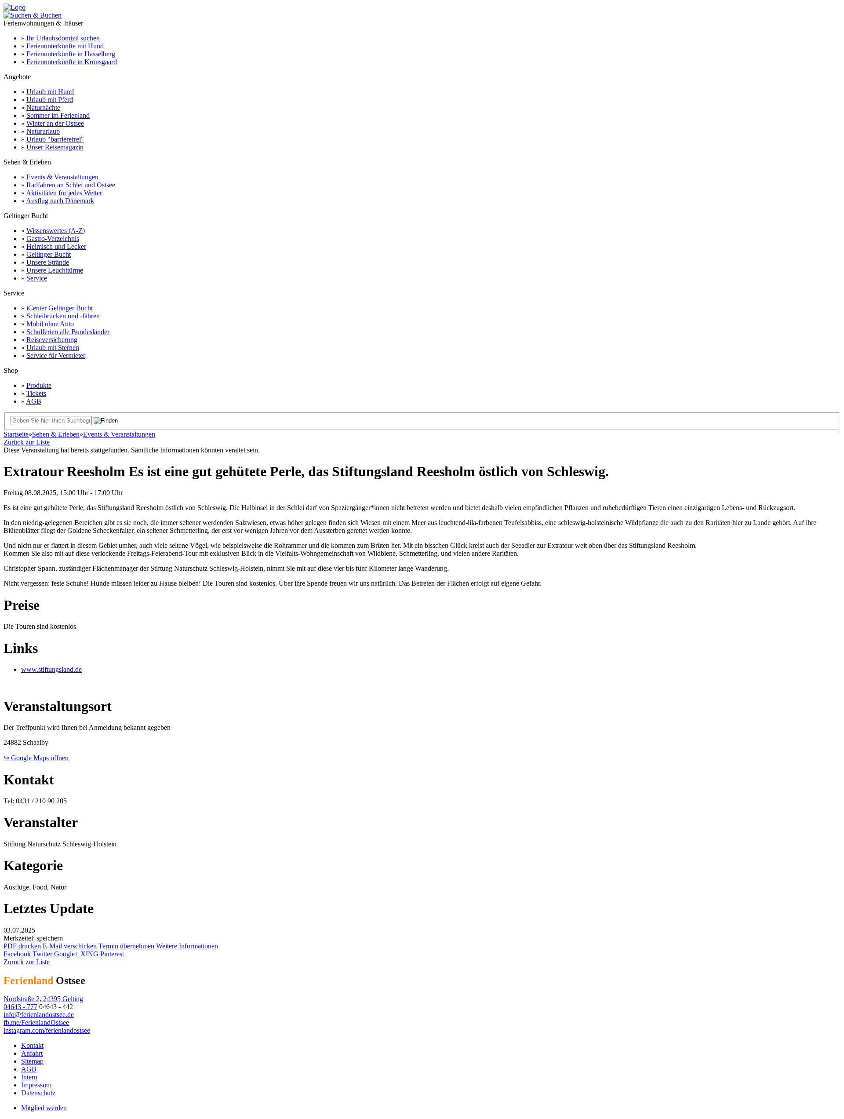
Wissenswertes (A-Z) (55, 230)
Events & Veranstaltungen (62, 177)
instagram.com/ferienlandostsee (47, 1030)
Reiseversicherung (51, 339)
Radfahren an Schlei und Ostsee (70, 185)
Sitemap (32, 1061)
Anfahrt (32, 1053)
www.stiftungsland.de (51, 669)
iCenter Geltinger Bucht (59, 308)
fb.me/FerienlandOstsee (36, 1022)
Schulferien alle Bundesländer (67, 331)
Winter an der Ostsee (55, 123)
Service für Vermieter (55, 355)
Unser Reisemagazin (55, 147)
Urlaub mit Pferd (49, 99)
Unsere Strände (47, 262)
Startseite (16, 434)
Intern (29, 1077)
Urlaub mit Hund (50, 91)
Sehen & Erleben (56, 434)
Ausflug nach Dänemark (60, 200)
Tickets (36, 393)
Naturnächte (43, 107)
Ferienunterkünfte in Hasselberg (70, 54)
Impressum (36, 1085)
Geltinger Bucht (48, 254)
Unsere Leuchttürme (54, 270)
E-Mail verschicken (70, 946)
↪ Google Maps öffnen (36, 758)
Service (36, 278)
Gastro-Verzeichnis (52, 238)
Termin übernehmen (126, 946)
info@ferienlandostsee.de (39, 1014)
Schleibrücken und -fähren (63, 316)
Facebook (17, 954)
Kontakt (32, 1045)
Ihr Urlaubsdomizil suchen (63, 38)
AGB (33, 401)
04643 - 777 (20, 1006)
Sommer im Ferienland (58, 115)
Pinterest (112, 954)
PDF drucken (22, 946)
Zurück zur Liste (27, 442)
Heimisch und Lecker (56, 246)
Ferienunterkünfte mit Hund (65, 46)
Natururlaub (43, 131)
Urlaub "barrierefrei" (55, 139)
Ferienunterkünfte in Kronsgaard (71, 62)
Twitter (42, 954)
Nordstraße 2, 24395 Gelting (43, 998)
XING (89, 954)
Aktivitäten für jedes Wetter (64, 193)
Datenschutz (38, 1093)
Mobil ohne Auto (50, 324)
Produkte (38, 385)
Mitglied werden (44, 1108)
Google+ (66, 954)
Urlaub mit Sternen (52, 347)
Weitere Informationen (187, 946)
